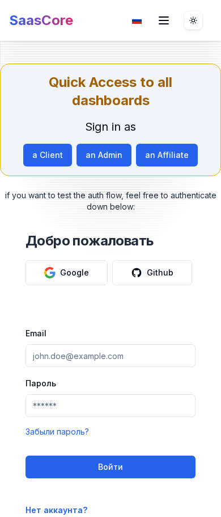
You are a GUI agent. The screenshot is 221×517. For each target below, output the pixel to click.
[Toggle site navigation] (163, 20)
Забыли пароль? (57, 431)
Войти (110, 467)
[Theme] (193, 20)
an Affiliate (167, 155)
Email (36, 333)
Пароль (41, 383)
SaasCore (41, 20)
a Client (47, 155)
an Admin (104, 155)
